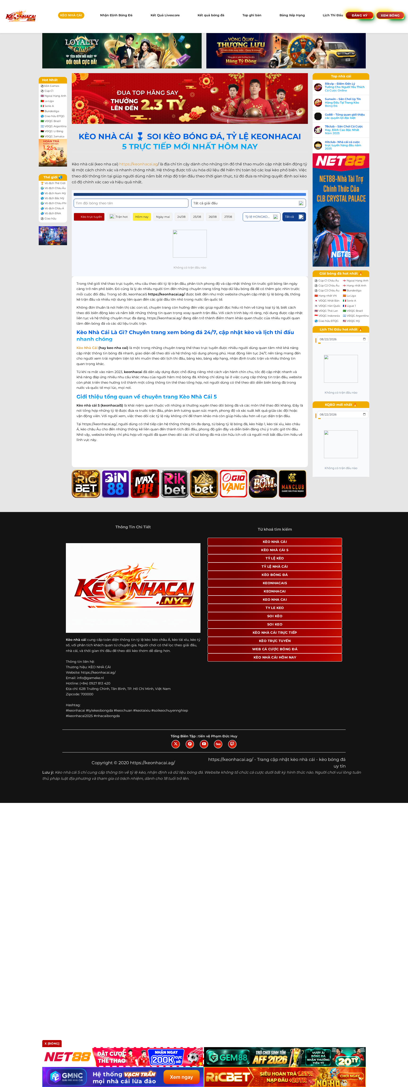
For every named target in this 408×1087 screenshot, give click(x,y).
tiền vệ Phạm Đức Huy (217, 736)
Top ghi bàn (251, 15)
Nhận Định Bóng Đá (116, 15)
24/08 (181, 216)
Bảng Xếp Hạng (292, 15)
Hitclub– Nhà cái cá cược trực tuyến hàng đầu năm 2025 (343, 145)
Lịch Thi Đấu (333, 15)
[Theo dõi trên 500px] (218, 744)
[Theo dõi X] (175, 744)
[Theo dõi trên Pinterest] (190, 744)
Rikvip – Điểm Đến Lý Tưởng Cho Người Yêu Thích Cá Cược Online (345, 87)
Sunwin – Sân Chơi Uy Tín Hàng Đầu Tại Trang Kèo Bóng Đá (343, 102)
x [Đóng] (52, 1043)
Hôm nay (142, 216)
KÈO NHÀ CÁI (71, 15)
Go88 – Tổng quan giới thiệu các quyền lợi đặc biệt (345, 116)
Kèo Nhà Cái (87, 348)
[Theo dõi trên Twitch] (232, 744)
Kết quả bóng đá (211, 15)
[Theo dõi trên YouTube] (204, 744)
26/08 (213, 216)
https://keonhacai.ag (138, 164)
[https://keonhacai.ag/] (20, 16)
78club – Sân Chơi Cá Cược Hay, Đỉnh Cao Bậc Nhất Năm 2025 (344, 130)
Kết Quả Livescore (165, 15)
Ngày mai (163, 216)
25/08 (197, 216)
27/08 (228, 216)
